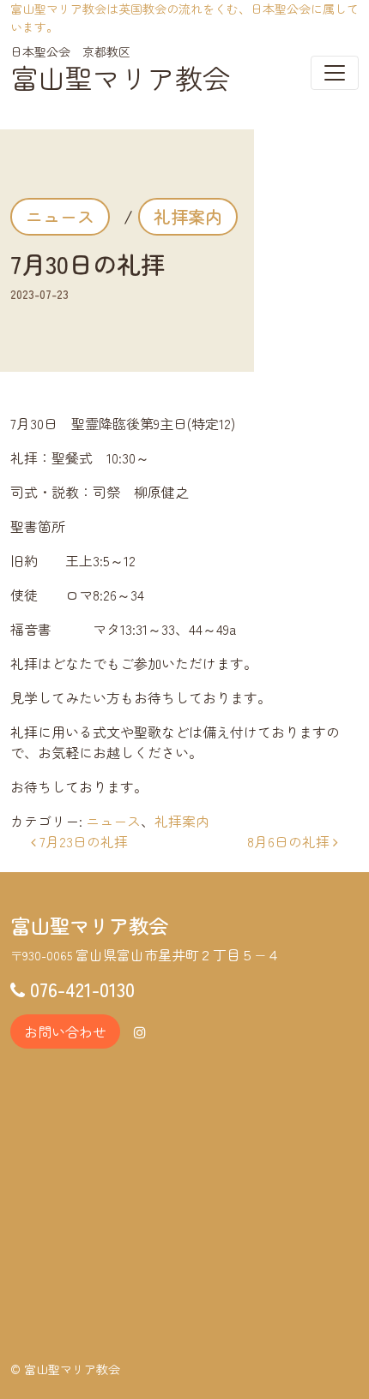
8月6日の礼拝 (290, 841)
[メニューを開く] (335, 73)
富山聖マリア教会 (120, 77)
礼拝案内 (188, 216)
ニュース (60, 216)
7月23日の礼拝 (82, 841)
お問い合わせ (65, 1031)
